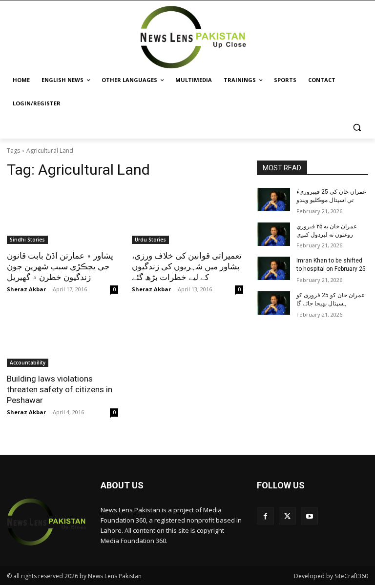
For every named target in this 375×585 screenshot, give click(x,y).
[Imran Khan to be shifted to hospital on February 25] (273, 268)
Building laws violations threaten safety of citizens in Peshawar (59, 389)
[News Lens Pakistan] (193, 37)
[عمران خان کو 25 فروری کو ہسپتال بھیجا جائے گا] (273, 303)
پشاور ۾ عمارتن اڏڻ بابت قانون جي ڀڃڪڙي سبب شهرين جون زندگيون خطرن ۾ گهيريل (60, 266)
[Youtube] (309, 515)
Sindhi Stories (27, 239)
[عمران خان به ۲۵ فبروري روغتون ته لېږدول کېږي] (273, 234)
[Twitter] (287, 515)
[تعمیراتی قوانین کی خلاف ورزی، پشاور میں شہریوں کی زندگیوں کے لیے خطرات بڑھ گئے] (187, 216)
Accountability (27, 362)
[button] (356, 127)
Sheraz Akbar (26, 289)
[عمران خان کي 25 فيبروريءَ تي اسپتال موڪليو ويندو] (273, 199)
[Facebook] (265, 515)
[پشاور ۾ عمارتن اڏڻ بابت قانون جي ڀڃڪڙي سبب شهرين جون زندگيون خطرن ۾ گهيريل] (62, 216)
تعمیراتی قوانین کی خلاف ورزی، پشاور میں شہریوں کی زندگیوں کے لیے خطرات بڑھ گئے (187, 266)
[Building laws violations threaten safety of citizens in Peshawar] (62, 339)
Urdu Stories (150, 239)
